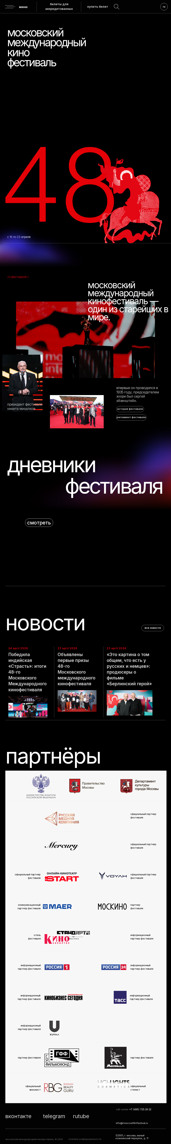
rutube (81, 1116)
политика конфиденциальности (84, 1139)
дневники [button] (51, 464)
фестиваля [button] (113, 486)
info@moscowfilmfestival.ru (132, 1123)
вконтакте (18, 1116)
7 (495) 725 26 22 (141, 1109)
